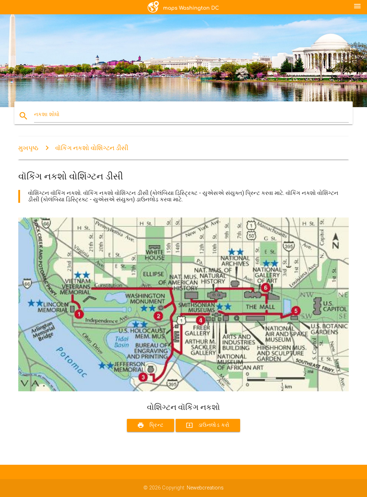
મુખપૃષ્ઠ (28, 148)
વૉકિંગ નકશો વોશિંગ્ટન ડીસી (91, 148)
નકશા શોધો (46, 114)
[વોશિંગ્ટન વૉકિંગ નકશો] (183, 390)
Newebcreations (205, 488)
